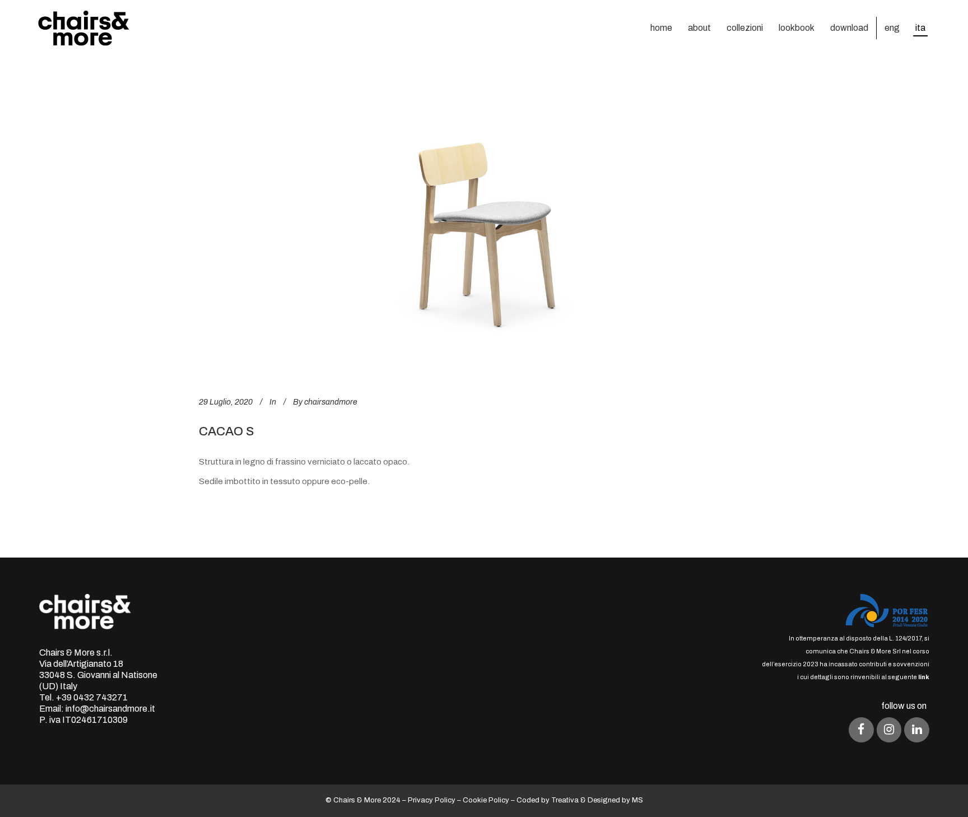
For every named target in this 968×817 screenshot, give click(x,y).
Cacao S (226, 431)
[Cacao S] (484, 229)
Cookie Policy (486, 800)
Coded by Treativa (547, 800)
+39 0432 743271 (92, 697)
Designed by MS (615, 800)
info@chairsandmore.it (110, 708)
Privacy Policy (431, 800)
